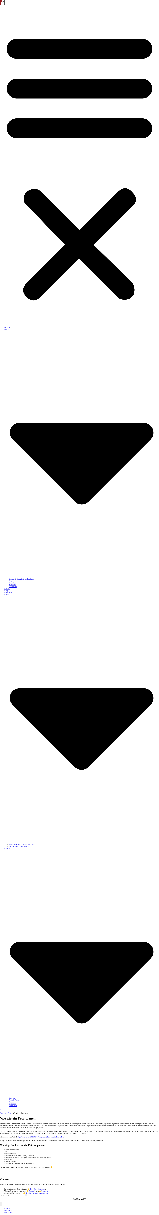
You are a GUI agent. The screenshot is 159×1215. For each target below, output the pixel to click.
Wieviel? (7, 589)
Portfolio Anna (14, 1100)
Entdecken (12, 583)
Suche (2, 1195)
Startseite (7, 327)
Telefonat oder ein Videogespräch (37, 1193)
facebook (32, 1191)
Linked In (44, 1191)
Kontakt (11, 1102)
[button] (79, 165)
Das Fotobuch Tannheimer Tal (19, 846)
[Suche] (26, 1195)
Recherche (12, 585)
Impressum (12, 1104)
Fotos (10, 581)
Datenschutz (13, 1106)
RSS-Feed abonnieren (37, 1189)
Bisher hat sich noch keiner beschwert (22, 844)
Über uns (12, 1098)
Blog (6, 591)
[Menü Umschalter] (1, 1204)
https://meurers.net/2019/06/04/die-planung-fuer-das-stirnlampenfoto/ (41, 1137)
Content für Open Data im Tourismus (21, 579)
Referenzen (8, 592)
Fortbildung (13, 587)
